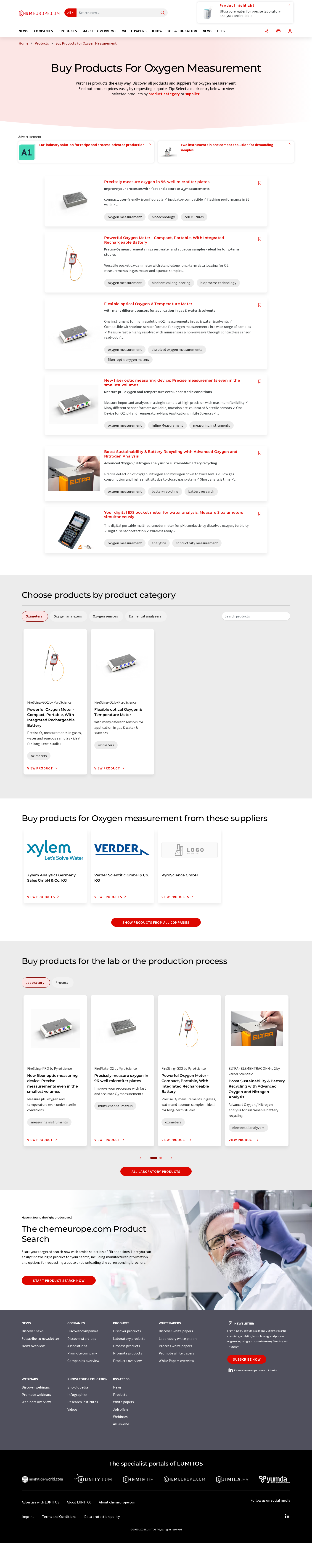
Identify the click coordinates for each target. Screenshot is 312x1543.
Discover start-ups (81, 1338)
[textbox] (256, 616)
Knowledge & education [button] (174, 31)
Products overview (127, 1360)
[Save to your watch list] (260, 183)
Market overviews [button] (99, 31)
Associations (77, 1345)
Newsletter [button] (214, 31)
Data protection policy (102, 1516)
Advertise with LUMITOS (40, 1502)
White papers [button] (134, 31)
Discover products (127, 1331)
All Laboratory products (156, 1171)
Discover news (33, 1331)
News (117, 1387)
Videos (72, 1409)
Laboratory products (129, 1338)
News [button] (24, 31)
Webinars (120, 1416)
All (69, 13)
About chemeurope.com (117, 1502)
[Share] (267, 31)
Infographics (77, 1394)
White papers (123, 1401)
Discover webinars (36, 1387)
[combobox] (256, 616)
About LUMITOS (79, 1502)
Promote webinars (36, 1394)
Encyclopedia (77, 1387)
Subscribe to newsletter (40, 1338)
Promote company (82, 1353)
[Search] (162, 13)
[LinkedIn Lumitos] (287, 1516)
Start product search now (59, 1280)
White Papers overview (176, 1360)
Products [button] (67, 31)
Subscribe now (247, 1359)
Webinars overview (36, 1401)
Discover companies (82, 1331)
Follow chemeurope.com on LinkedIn (255, 1370)
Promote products (127, 1353)
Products (120, 1394)
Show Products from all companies (155, 922)
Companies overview (83, 1360)
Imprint (28, 1516)
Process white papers (175, 1345)
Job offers (121, 1409)
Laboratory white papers (178, 1338)
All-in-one (121, 1424)
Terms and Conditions (59, 1516)
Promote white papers (176, 1353)
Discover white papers (176, 1331)
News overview (33, 1345)
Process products (126, 1345)
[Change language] (278, 31)
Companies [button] (43, 31)
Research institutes (82, 1401)
